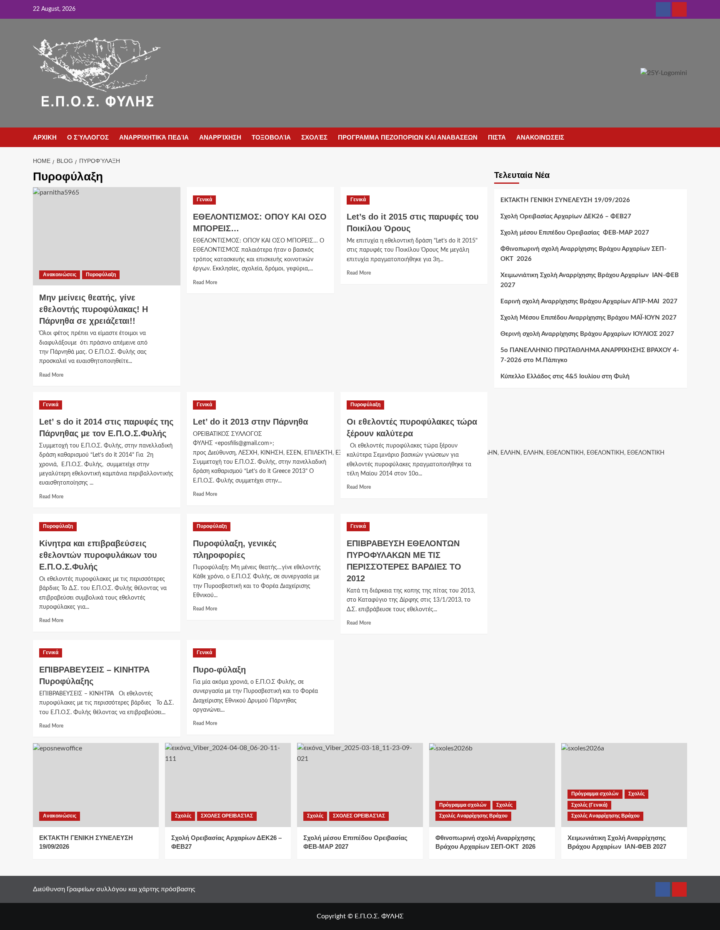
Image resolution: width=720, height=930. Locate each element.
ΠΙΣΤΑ (497, 137)
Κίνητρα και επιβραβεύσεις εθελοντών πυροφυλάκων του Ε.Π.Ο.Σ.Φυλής (98, 555)
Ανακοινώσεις (540, 137)
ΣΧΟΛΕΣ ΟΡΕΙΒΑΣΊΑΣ (227, 816)
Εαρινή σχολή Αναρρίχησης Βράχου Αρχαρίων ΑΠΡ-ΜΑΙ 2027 (589, 301)
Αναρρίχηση (220, 137)
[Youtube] (679, 9)
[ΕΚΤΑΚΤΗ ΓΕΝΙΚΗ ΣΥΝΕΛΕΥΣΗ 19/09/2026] (96, 785)
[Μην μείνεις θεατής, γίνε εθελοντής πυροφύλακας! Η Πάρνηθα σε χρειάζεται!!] (106, 236)
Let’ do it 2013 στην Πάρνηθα (250, 421)
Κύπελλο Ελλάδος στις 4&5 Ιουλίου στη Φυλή (565, 376)
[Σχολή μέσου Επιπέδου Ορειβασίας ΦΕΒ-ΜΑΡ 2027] (360, 785)
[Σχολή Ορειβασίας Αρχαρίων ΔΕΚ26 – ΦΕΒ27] (228, 785)
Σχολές (314, 137)
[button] (682, 138)
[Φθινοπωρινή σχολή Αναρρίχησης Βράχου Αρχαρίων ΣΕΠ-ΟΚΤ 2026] (492, 785)
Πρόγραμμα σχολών (463, 805)
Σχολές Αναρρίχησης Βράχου (473, 816)
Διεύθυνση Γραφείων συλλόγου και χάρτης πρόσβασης (114, 889)
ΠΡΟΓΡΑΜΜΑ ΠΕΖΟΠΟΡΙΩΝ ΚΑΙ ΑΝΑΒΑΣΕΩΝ (408, 137)
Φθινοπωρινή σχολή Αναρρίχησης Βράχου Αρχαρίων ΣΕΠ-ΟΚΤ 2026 (583, 254)
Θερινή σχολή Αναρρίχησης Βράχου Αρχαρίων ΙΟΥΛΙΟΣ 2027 (587, 334)
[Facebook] (663, 9)
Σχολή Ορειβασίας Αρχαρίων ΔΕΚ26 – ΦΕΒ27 (565, 216)
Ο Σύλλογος (88, 137)
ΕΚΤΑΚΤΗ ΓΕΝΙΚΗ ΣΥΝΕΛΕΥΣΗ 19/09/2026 (565, 200)
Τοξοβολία (271, 137)
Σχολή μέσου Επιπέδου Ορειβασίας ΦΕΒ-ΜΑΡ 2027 (574, 233)
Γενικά (204, 199)
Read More (51, 375)
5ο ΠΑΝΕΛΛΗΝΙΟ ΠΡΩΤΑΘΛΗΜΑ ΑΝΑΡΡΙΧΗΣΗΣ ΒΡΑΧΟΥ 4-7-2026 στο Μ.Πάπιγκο (589, 355)
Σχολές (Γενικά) (589, 805)
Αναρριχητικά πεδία (154, 137)
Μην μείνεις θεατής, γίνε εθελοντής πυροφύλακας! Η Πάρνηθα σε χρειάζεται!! (93, 309)
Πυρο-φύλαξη (219, 669)
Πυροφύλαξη (101, 275)
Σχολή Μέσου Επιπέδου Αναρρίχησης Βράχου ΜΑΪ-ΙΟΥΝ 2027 (588, 318)
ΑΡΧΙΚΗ (45, 137)
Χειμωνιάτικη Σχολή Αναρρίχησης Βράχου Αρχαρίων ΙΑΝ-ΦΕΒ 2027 (589, 280)
